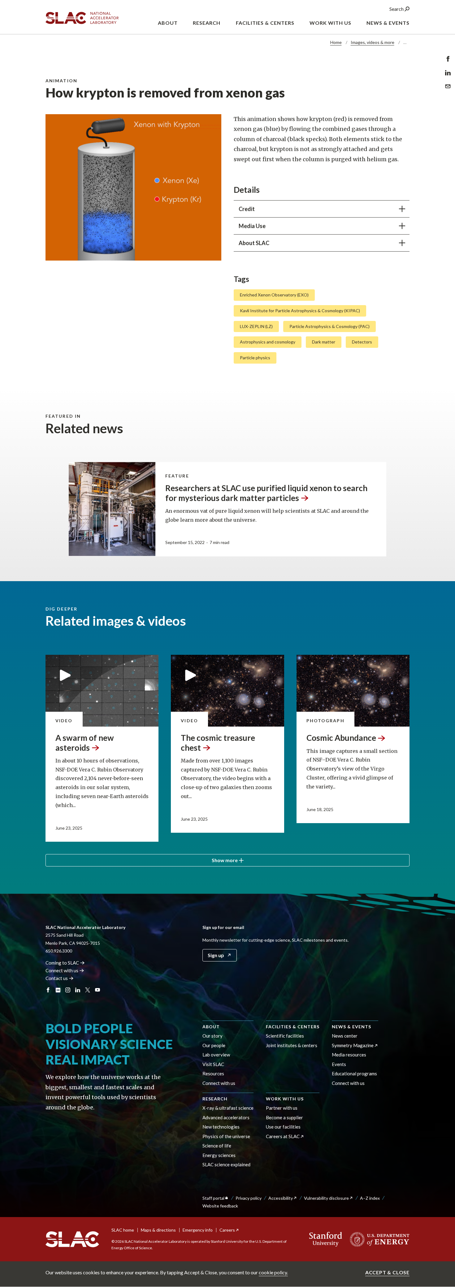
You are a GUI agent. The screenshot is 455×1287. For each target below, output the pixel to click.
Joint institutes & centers (291, 1045)
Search (397, 9)
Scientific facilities (285, 1036)
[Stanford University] (325, 1239)
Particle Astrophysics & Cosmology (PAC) (329, 326)
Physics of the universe (226, 1136)
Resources (213, 1073)
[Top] (440, 1178)
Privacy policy (249, 1198)
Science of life (216, 1145)
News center (345, 1036)
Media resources (349, 1054)
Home (336, 42)
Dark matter (323, 341)
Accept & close (387, 1272)
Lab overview (216, 1054)
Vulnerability (326, 1198)
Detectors (362, 341)
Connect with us (218, 1083)
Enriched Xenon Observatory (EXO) (274, 294)
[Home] (72, 1239)
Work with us (285, 1098)
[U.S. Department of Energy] (378, 1239)
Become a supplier (284, 1117)
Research (215, 1098)
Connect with (62, 970)
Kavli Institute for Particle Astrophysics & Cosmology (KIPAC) (300, 310)
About (211, 1026)
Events (339, 1064)
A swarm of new (84, 742)
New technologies (221, 1126)
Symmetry (353, 1045)
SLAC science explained (226, 1164)
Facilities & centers (292, 1026)
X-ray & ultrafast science (228, 1108)
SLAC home (122, 1230)
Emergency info (198, 1230)
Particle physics (255, 357)
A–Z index (370, 1198)
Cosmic (341, 738)
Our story (212, 1036)
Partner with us (281, 1108)
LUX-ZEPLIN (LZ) (256, 326)
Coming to (62, 962)
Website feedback (220, 1205)
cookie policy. (273, 1272)
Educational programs (354, 1073)
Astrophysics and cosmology (267, 341)
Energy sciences (219, 1155)
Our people (213, 1045)
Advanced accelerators (225, 1117)
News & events (351, 1026)
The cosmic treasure (218, 742)
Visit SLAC (213, 1064)
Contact (57, 978)
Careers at (283, 1136)
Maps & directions (158, 1230)
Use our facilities (283, 1126)
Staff (213, 1198)
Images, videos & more (372, 42)
